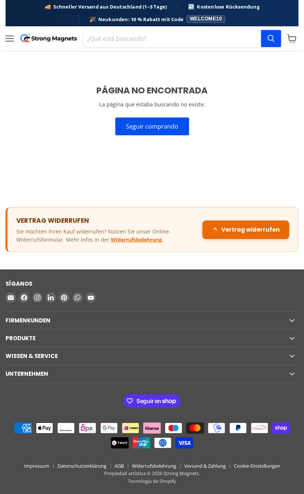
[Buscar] (271, 38)
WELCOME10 (206, 18)
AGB (119, 465)
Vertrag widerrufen (250, 229)
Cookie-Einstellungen (257, 465)
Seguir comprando (152, 126)
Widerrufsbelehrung (136, 239)
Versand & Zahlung (205, 465)
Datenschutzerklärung (81, 465)
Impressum (36, 465)
